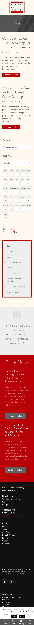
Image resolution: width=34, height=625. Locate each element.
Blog (8, 246)
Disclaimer (5, 599)
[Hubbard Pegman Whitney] (17, 7)
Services (5, 529)
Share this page (12, 232)
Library (9, 257)
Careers (5, 541)
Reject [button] (22, 617)
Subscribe (10, 229)
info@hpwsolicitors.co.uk (12, 516)
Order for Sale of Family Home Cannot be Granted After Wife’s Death (17, 430)
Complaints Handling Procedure (12, 597)
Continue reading (11, 75)
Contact (5, 544)
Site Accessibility (7, 595)
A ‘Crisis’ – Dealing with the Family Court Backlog (16, 92)
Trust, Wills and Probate (17, 286)
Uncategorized (13, 292)
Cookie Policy (6, 604)
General (10, 268)
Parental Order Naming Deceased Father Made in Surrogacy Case (15, 376)
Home (4, 523)
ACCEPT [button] (14, 617)
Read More (27, 614)
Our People (6, 532)
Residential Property (15, 273)
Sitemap (4, 607)
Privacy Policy (6, 602)
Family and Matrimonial (16, 262)
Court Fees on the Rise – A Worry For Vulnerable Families (16, 43)
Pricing (5, 538)
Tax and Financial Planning (14, 280)
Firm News (11, 251)
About (4, 526)
